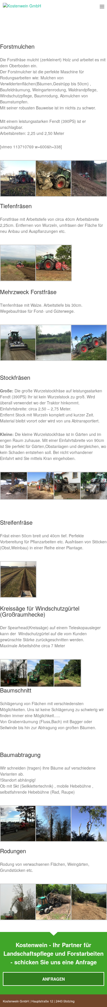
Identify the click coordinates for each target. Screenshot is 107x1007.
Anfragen (53, 979)
